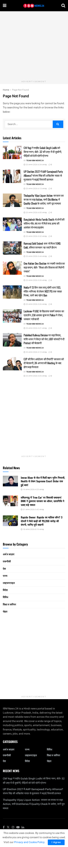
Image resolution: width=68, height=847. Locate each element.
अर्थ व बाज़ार (8, 554)
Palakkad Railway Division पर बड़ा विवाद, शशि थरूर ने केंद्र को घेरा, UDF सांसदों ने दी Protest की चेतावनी (44, 339)
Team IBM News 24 (35, 160)
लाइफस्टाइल (9, 583)
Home (6, 90)
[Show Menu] (4, 5)
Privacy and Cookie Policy (29, 842)
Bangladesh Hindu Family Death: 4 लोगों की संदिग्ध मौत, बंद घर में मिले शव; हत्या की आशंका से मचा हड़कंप (44, 223)
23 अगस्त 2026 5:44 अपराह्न (36, 256)
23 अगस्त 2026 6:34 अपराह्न (36, 164)
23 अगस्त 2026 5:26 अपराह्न (36, 304)
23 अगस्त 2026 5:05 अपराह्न (36, 376)
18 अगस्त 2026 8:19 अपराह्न (33, 529)
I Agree (56, 842)
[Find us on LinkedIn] (23, 827)
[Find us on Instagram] (13, 827)
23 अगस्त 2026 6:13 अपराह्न (36, 188)
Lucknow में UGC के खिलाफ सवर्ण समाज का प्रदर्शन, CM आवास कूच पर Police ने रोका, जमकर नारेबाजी (44, 315)
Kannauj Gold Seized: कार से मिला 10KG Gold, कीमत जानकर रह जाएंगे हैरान (42, 245)
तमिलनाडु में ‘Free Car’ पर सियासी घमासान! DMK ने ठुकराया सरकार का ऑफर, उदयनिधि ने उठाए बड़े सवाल (42, 501)
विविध (5, 597)
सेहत (5, 612)
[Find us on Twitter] (8, 827)
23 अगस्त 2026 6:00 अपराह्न (36, 212)
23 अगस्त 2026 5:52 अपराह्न (36, 236)
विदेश (5, 590)
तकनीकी (7, 561)
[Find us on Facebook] (4, 827)
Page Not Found (20, 90)
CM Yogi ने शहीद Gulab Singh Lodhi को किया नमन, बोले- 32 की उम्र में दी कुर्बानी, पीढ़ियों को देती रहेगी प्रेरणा (43, 152)
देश (4, 569)
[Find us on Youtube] (17, 827)
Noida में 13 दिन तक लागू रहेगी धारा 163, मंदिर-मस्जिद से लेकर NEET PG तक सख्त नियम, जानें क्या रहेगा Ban (43, 291)
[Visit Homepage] (34, 5)
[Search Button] (63, 5)
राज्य (5, 576)
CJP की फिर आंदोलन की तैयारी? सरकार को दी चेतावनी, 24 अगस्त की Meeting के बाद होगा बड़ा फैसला (44, 363)
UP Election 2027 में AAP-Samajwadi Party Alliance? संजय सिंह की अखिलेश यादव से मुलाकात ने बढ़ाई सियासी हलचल (43, 175)
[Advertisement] (34, 45)
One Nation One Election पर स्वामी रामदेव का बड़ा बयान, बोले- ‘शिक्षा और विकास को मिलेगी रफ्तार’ (44, 267)
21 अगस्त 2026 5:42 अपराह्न (33, 509)
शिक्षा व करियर (9, 605)
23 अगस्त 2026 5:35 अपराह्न (36, 280)
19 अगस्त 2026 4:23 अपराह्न (33, 489)
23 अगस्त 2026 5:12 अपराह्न (36, 352)
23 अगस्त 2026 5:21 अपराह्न (36, 328)
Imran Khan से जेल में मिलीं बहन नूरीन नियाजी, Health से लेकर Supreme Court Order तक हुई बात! (43, 481)
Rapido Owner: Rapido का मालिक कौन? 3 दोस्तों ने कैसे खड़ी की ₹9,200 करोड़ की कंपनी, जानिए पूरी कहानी (41, 520)
